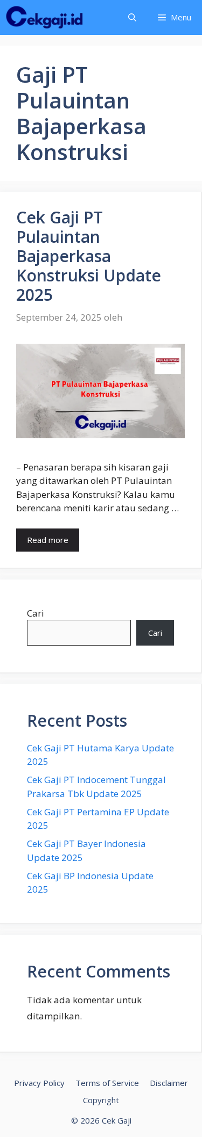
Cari (35, 613)
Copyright (101, 1100)
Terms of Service (107, 1082)
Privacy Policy (39, 1082)
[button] (132, 17)
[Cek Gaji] (44, 17)
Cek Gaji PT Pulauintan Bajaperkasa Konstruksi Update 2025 (88, 256)
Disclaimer (169, 1082)
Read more (47, 539)
